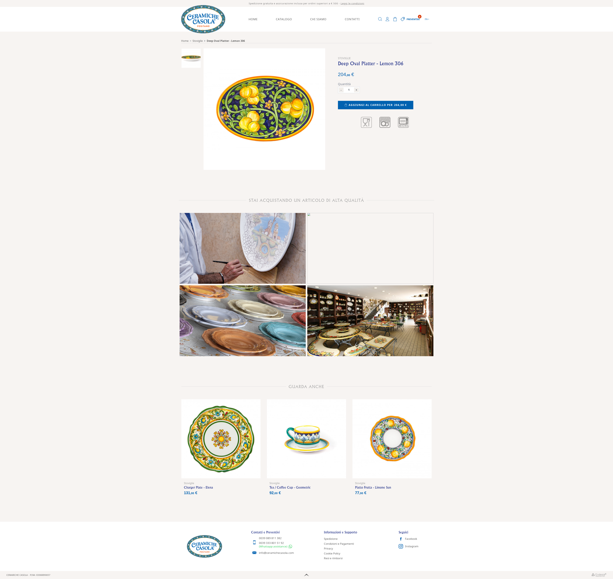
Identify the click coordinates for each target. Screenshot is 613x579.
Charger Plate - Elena (198, 487)
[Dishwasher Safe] (385, 122)
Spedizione (331, 539)
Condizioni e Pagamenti (339, 544)
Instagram (411, 546)
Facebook (411, 539)
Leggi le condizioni (352, 3)
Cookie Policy (332, 553)
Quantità (344, 84)
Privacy (328, 548)
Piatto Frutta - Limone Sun (373, 487)
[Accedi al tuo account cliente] (387, 19)
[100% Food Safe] (366, 122)
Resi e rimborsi (333, 558)
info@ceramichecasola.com (276, 553)
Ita (426, 19)
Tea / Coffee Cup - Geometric (289, 487)
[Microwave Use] (403, 122)
